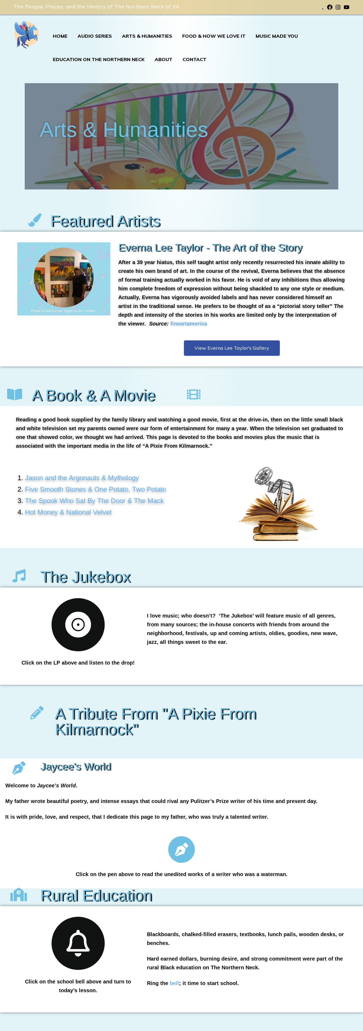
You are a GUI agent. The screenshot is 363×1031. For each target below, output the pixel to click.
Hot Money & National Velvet (68, 512)
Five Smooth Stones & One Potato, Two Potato (95, 489)
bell (174, 983)
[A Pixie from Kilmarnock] (26, 36)
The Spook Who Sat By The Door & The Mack (94, 501)
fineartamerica (188, 324)
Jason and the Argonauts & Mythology (82, 478)
